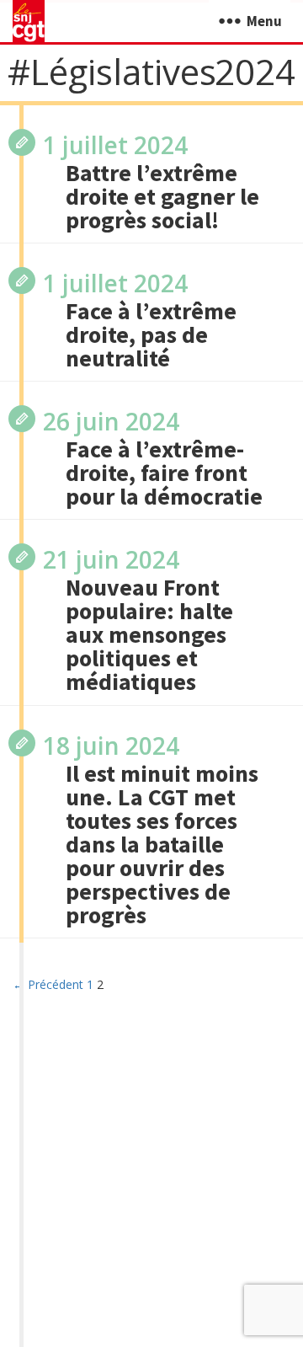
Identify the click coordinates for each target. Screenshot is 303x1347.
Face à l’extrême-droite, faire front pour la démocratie (164, 472)
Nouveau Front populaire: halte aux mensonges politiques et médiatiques (149, 634)
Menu (264, 21)
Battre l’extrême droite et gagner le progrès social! (162, 196)
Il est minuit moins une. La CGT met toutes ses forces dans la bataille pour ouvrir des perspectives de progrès (162, 844)
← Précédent (48, 984)
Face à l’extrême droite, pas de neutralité (151, 334)
